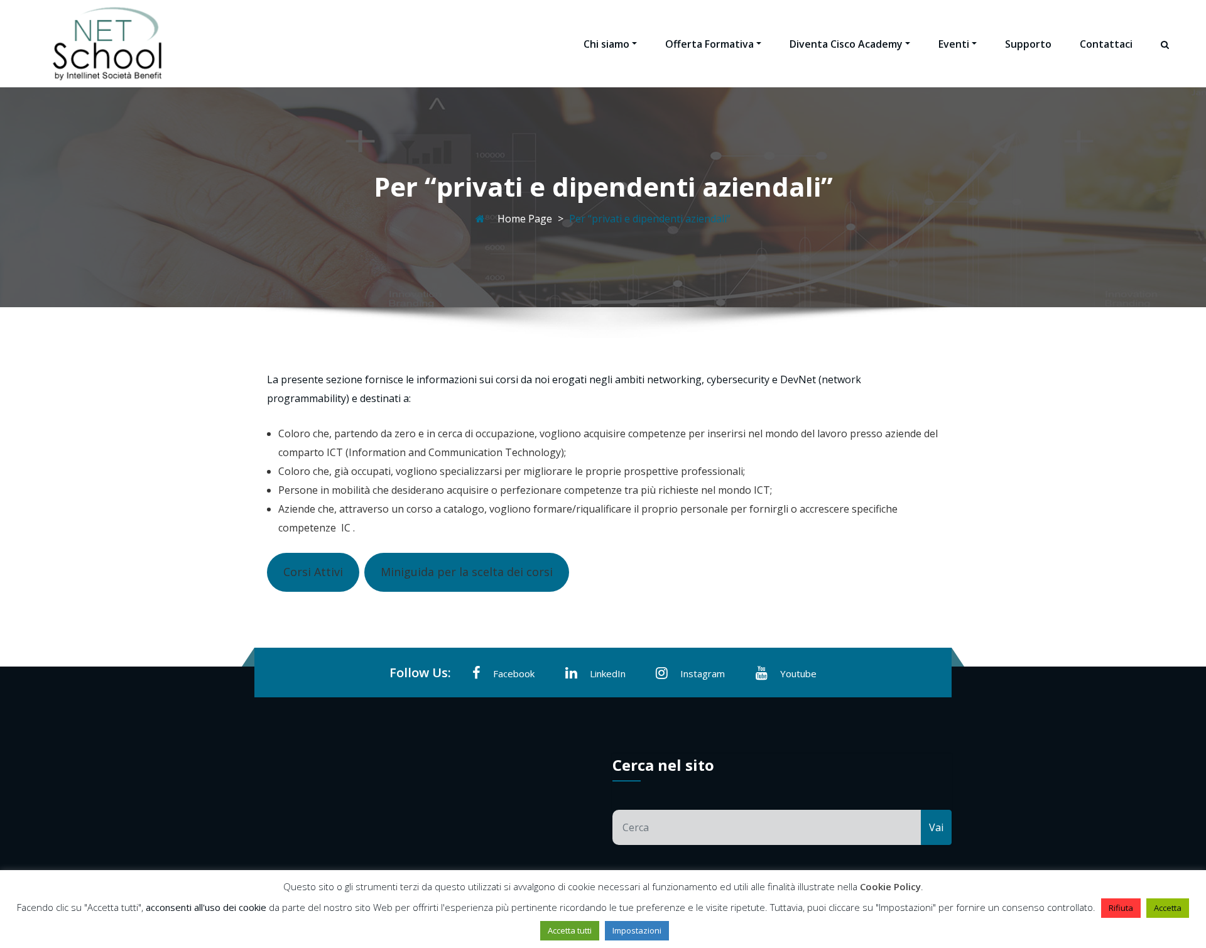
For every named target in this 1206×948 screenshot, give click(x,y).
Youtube (798, 673)
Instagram (702, 673)
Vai (936, 827)
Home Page (524, 219)
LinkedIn (608, 673)
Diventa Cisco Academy (846, 44)
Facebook (514, 673)
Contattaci (1106, 44)
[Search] (1166, 56)
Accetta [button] (1168, 907)
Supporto (1028, 44)
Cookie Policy (890, 886)
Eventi (953, 44)
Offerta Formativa (709, 44)
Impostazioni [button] (636, 930)
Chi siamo (606, 44)
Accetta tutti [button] (570, 930)
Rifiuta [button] (1121, 907)
